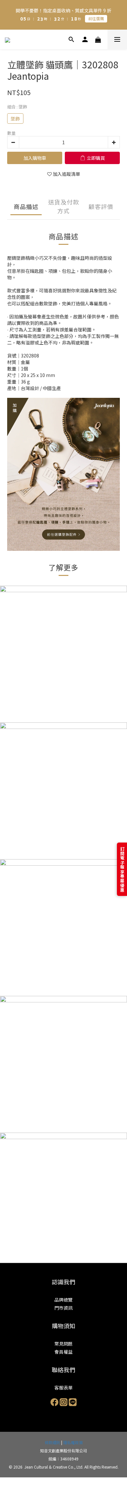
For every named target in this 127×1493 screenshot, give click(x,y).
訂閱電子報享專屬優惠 (122, 869)
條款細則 (52, 1442)
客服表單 (63, 1387)
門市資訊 (63, 1308)
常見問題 (63, 1343)
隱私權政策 (73, 1442)
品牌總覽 (63, 1299)
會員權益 (63, 1351)
